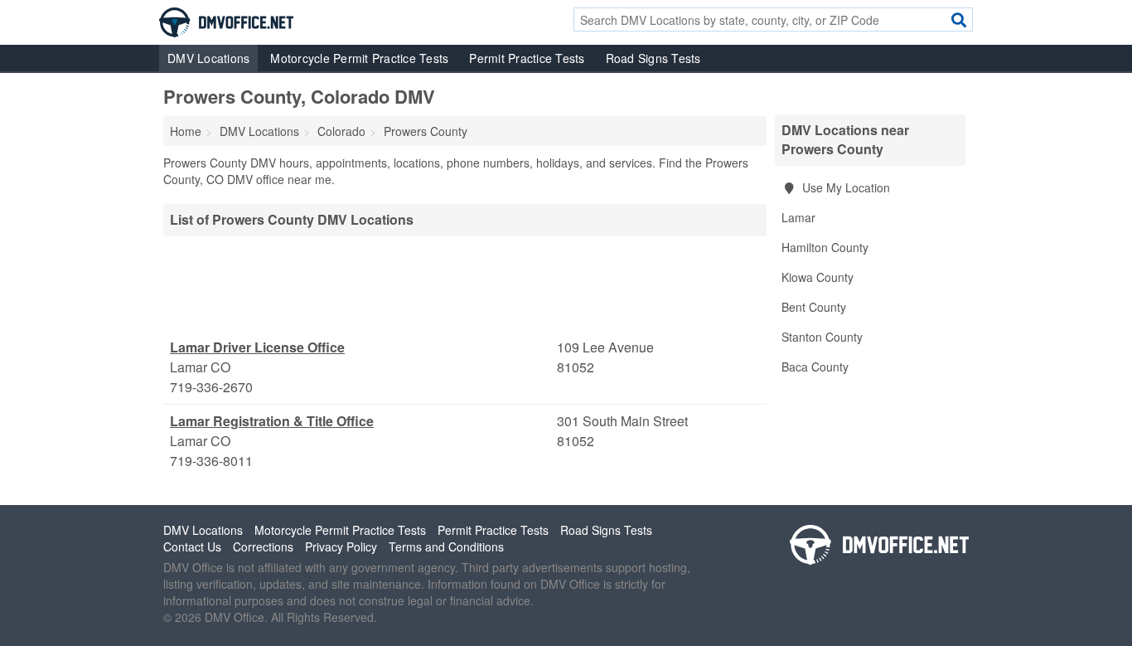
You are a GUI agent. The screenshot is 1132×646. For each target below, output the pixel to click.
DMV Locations (208, 58)
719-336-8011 (211, 460)
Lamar (798, 217)
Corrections (263, 546)
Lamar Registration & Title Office (272, 420)
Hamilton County (824, 247)
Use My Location (844, 187)
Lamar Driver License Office (257, 347)
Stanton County (822, 336)
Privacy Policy (341, 546)
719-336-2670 (211, 386)
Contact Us (192, 546)
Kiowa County (817, 277)
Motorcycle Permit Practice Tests (359, 58)
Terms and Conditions (446, 546)
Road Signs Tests (653, 58)
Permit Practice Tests (526, 58)
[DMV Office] (226, 20)
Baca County (815, 366)
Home (185, 131)
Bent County (813, 307)
